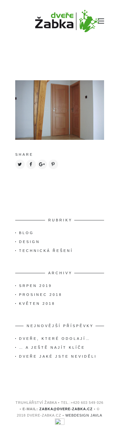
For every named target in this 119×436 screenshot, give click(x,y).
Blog (26, 233)
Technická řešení (46, 251)
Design (29, 242)
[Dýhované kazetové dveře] (59, 109)
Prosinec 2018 (40, 295)
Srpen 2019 (35, 286)
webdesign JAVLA (83, 415)
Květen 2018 (37, 303)
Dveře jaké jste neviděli (58, 356)
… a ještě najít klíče (52, 347)
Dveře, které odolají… (54, 338)
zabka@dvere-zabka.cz (66, 409)
